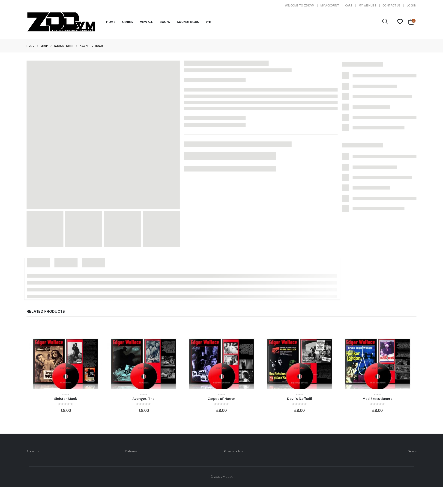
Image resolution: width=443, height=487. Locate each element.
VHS (209, 22)
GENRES (127, 22)
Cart (348, 5)
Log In (411, 5)
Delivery (131, 451)
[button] (385, 22)
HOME (110, 22)
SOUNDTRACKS (188, 22)
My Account (329, 5)
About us (33, 451)
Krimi (65, 394)
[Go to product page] (65, 361)
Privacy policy (233, 451)
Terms (412, 451)
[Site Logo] (61, 21)
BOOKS (165, 22)
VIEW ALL (146, 22)
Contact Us (392, 5)
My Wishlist (367, 5)
